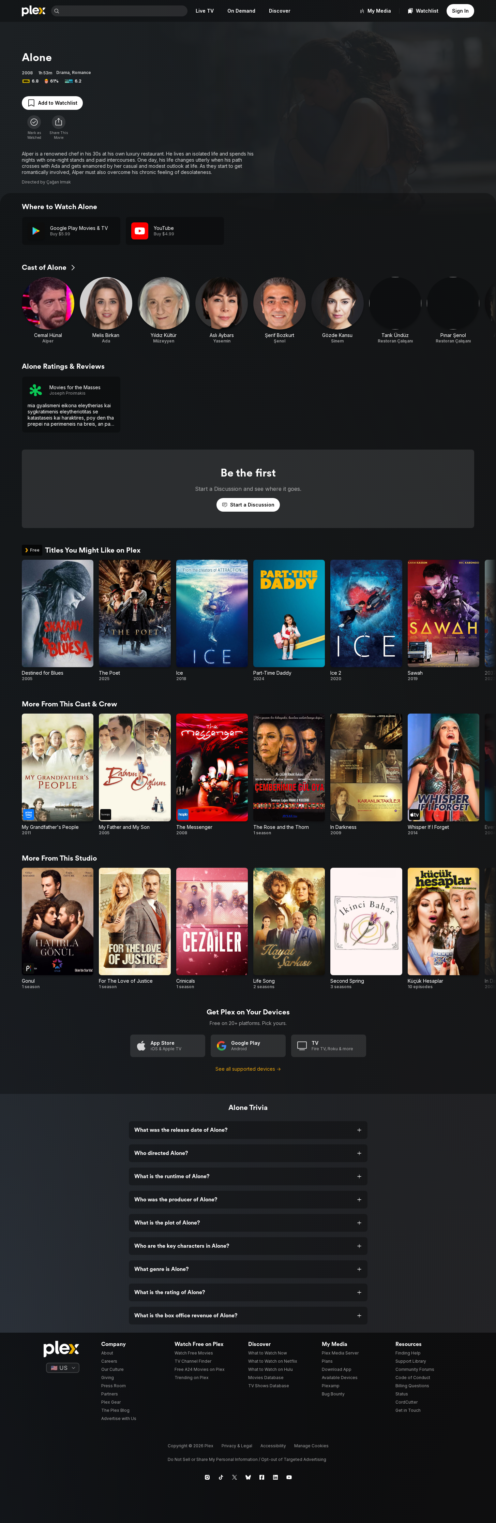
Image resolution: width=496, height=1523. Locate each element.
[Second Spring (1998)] (366, 929)
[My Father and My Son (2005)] (134, 774)
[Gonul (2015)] (57, 929)
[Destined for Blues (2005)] (57, 621)
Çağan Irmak (58, 182)
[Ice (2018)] (212, 621)
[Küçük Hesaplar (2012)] (443, 929)
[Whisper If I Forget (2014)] (443, 774)
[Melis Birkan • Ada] (106, 310)
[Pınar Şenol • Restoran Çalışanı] (453, 310)
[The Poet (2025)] (134, 621)
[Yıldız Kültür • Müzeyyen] (164, 310)
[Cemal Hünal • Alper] (48, 310)
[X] (234, 1477)
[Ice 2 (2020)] (366, 621)
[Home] (34, 11)
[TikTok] (221, 1477)
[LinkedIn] (275, 1477)
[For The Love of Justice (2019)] (134, 929)
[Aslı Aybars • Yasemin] (221, 310)
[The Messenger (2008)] (212, 774)
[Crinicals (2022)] (212, 929)
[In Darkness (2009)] (366, 774)
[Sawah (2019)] (443, 621)
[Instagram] (207, 1477)
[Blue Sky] (248, 1477)
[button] (58, 127)
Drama (63, 72)
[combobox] (124, 10)
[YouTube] (289, 1477)
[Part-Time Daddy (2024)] (289, 621)
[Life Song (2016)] (289, 929)
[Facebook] (262, 1477)
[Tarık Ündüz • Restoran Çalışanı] (395, 310)
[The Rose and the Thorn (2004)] (289, 774)
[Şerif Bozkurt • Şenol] (279, 310)
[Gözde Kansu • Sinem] (337, 310)
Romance (81, 72)
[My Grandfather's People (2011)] (57, 774)
